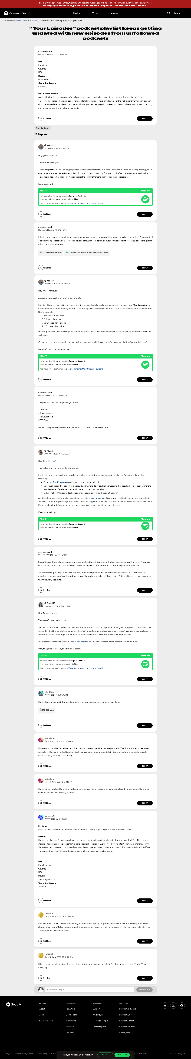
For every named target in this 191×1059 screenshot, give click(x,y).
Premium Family (126, 1020)
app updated (82, 641)
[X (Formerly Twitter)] (173, 1005)
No (107, 1054)
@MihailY (52, 460)
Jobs (41, 1014)
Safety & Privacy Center (24, 1053)
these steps (112, 5)
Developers (71, 1014)
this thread (96, 498)
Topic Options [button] (42, 128)
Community (17, 13)
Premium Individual (127, 1008)
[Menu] (185, 13)
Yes (119, 1054)
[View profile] (41, 146)
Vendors (70, 1032)
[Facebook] (182, 1005)
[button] (152, 53)
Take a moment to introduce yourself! (86, 203)
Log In (177, 13)
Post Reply (144, 989)
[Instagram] (165, 1005)
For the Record (45, 1020)
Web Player (98, 1014)
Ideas (114, 13)
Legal (8, 1053)
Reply (145, 118)
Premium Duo (125, 1014)
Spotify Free (124, 1032)
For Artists (70, 1008)
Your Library (34, 20)
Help (76, 13)
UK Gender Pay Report (137, 1053)
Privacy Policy (42, 1053)
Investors (70, 1026)
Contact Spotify (100, 1026)
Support (96, 1008)
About (42, 1008)
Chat (95, 13)
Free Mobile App (100, 1020)
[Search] (169, 13)
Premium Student (127, 1026)
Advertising (71, 1020)
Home (18, 20)
